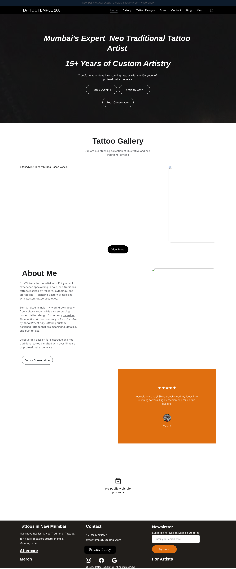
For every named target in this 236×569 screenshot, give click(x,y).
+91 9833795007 (96, 534)
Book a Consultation (37, 360)
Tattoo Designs (145, 10)
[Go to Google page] (114, 560)
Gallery (127, 10)
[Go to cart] (212, 10)
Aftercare (29, 550)
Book (163, 10)
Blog (189, 10)
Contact (176, 10)
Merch (200, 10)
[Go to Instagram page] (88, 560)
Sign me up (164, 549)
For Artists (162, 559)
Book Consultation (118, 102)
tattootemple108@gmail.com (103, 539)
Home (114, 10)
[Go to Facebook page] (101, 560)
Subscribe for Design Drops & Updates (175, 532)
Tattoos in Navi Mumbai (43, 526)
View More (117, 249)
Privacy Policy (100, 549)
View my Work (134, 89)
